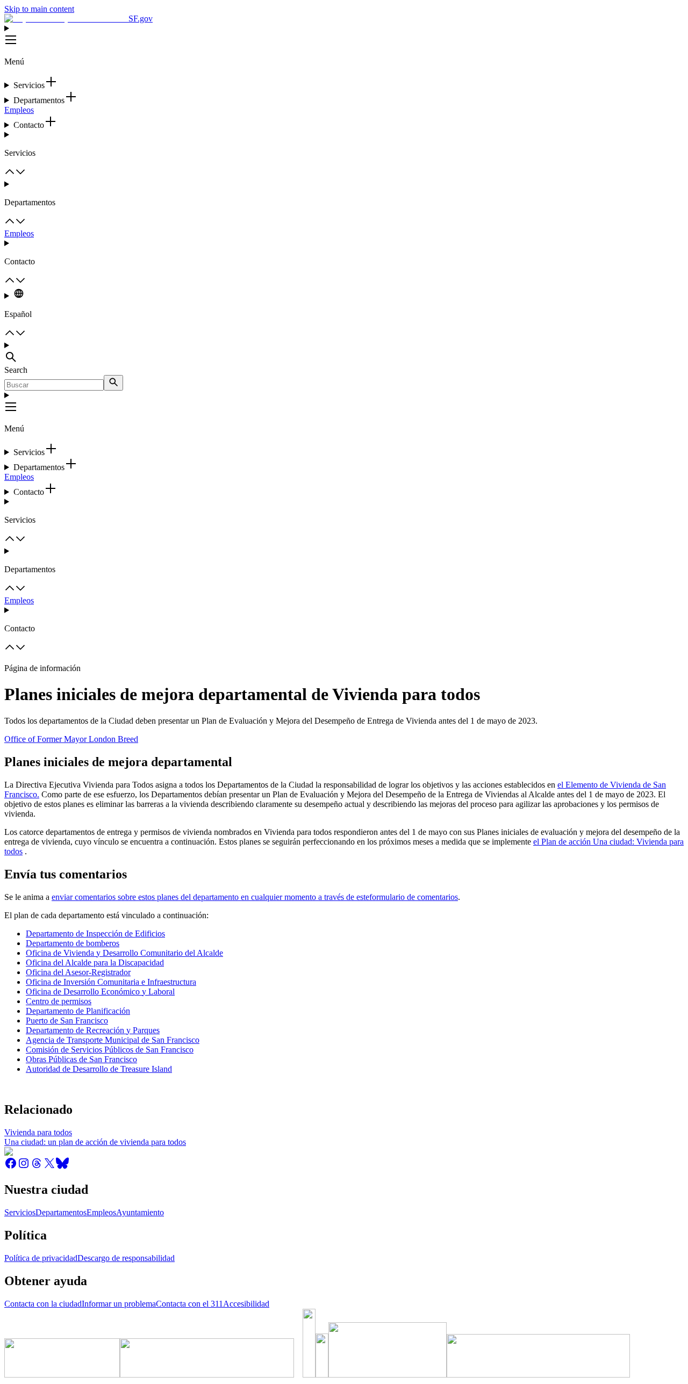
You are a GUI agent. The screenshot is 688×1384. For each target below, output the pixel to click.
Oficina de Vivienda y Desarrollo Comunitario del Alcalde (124, 952)
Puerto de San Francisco (67, 1020)
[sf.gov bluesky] (62, 1166)
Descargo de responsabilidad (126, 1258)
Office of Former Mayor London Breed (71, 739)
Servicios (19, 1212)
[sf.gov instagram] (23, 1166)
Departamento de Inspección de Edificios (95, 933)
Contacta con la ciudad (43, 1303)
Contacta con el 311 (189, 1303)
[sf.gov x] (49, 1166)
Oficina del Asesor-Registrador (78, 972)
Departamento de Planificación (78, 1010)
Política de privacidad (40, 1258)
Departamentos (61, 1212)
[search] (113, 383)
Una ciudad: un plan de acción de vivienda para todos (95, 1142)
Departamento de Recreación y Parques (93, 1030)
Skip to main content (39, 8)
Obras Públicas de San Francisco (81, 1059)
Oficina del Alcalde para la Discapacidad (95, 962)
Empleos (19, 109)
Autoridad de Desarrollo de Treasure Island (99, 1068)
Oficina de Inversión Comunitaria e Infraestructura (111, 981)
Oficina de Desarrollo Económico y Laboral (100, 991)
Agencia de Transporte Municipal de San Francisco (112, 1039)
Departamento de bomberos (72, 943)
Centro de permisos (58, 1001)
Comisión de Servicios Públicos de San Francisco (110, 1049)
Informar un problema (119, 1303)
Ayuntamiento (140, 1212)
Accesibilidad (246, 1303)
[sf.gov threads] (36, 1166)
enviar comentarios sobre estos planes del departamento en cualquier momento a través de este (210, 897)
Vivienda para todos (38, 1132)
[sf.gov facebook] (10, 1166)
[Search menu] (344, 353)
